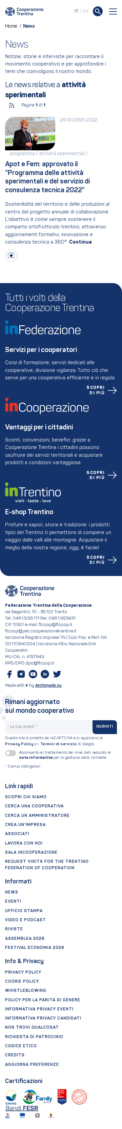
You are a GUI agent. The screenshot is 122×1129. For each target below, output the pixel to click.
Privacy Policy (19, 744)
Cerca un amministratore (37, 816)
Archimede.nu (48, 685)
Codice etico (21, 1046)
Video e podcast (25, 920)
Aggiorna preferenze (32, 1065)
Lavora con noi (24, 844)
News (11, 892)
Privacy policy (23, 973)
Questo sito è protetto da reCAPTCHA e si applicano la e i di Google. (54, 741)
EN (85, 11)
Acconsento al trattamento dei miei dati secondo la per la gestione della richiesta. (65, 755)
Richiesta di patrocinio (34, 1037)
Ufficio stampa (24, 911)
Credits (15, 1055)
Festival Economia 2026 (34, 948)
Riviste (14, 929)
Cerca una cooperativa (34, 806)
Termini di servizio (58, 744)
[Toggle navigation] (113, 11)
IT (77, 11)
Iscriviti (104, 727)
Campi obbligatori (23, 767)
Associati (17, 834)
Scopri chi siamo (26, 797)
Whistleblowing (25, 991)
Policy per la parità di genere (42, 1000)
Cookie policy (22, 982)
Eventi (13, 902)
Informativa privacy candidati (43, 1019)
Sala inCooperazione (31, 853)
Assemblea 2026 (25, 939)
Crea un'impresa (25, 825)
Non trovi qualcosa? (32, 1028)
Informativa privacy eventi (39, 1009)
